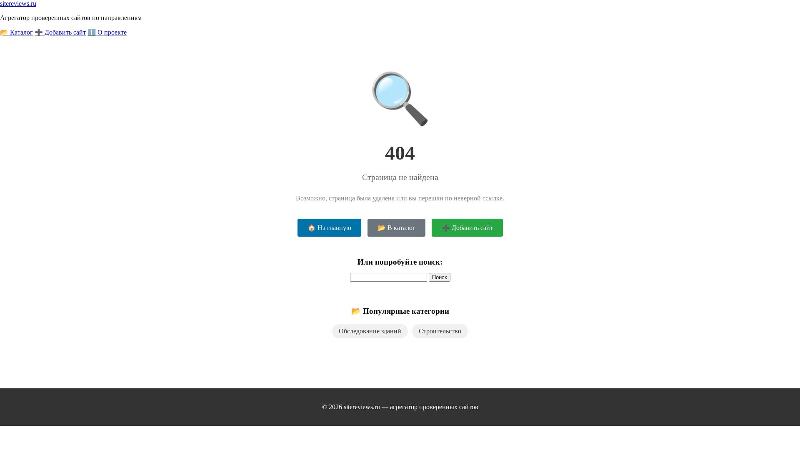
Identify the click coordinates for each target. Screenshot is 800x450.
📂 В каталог (396, 227)
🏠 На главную (329, 227)
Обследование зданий (370, 331)
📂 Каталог (16, 32)
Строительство (440, 331)
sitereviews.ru (18, 3)
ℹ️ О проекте (107, 32)
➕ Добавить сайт (60, 32)
